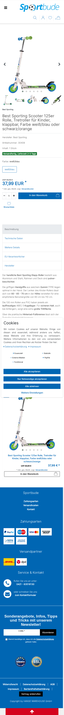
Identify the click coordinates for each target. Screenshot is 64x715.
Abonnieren (48, 632)
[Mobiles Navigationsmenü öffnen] (5, 7)
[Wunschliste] (50, 18)
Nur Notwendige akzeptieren (32, 378)
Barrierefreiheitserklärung (37, 689)
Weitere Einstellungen (32, 392)
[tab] (32, 229)
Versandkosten (30, 505)
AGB (52, 684)
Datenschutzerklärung (34, 684)
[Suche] (35, 18)
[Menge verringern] (4, 195)
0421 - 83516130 (25, 584)
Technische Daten (14, 238)
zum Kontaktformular (25, 595)
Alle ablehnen (32, 386)
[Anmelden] (43, 19)
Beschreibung (11, 229)
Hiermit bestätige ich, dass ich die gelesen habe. (31, 640)
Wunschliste (9, 207)
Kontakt (31, 509)
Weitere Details (12, 247)
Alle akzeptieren (32, 371)
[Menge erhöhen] (14, 195)
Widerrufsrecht (10, 684)
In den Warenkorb (38, 195)
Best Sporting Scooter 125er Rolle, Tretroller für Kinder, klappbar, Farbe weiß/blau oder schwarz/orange (32, 458)
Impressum (13, 689)
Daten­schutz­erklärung (16, 346)
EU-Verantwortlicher (15, 256)
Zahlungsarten (31, 501)
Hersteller (9, 265)
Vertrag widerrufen (31, 694)
